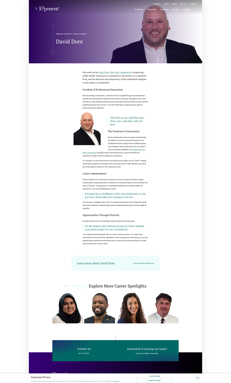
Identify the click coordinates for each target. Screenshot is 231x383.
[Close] (198, 378)
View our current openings (147, 353)
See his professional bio (143, 263)
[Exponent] (49, 9)
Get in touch (84, 353)
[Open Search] (194, 9)
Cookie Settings (154, 376)
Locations (192, 4)
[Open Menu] (36, 8)
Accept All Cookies (154, 380)
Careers (174, 4)
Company (166, 4)
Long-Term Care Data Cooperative (115, 72)
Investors (183, 4)
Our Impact (157, 4)
